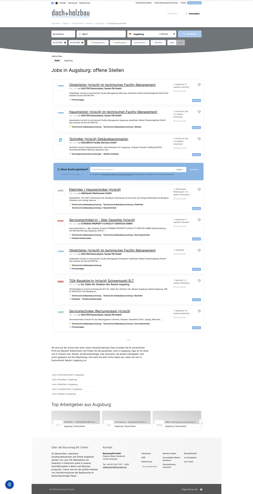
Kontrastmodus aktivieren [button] (169, 466)
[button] (174, 34)
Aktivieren (194, 169)
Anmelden (194, 13)
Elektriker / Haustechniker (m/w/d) (95, 190)
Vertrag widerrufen (149, 467)
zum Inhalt (188, 462)
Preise (183, 3)
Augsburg (78, 360)
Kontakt (63, 3)
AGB (143, 458)
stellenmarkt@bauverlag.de (114, 467)
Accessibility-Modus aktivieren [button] (171, 459)
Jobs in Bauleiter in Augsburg (64, 380)
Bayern (68, 360)
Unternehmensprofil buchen (166, 3)
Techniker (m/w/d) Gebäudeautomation (98, 139)
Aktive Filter (57, 56)
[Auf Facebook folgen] (201, 490)
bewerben (196, 100)
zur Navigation (190, 458)
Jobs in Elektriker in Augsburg (65, 385)
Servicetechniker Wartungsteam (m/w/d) (99, 311)
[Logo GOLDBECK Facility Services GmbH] (60, 140)
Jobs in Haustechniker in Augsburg (67, 389)
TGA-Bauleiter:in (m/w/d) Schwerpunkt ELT (101, 281)
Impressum (72, 3)
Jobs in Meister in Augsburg (64, 394)
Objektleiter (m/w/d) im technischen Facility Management (112, 85)
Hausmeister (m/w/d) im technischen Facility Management (113, 112)
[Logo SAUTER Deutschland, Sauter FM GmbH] (60, 86)
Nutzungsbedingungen (124, 175)
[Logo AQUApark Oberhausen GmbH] (60, 191)
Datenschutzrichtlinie (109, 175)
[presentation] (201, 423)
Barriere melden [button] (169, 454)
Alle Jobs (73, 88)
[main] (126, 229)
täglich (179, 169)
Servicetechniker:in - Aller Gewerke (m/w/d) (102, 220)
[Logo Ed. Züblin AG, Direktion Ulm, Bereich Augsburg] (60, 282)
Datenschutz (84, 3)
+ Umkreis (163, 34)
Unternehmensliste (144, 3)
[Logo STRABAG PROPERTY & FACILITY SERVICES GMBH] (60, 221)
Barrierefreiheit (190, 454)
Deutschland (57, 360)
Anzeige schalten (194, 3)
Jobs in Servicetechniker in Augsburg (68, 375)
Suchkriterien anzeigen (70, 174)
